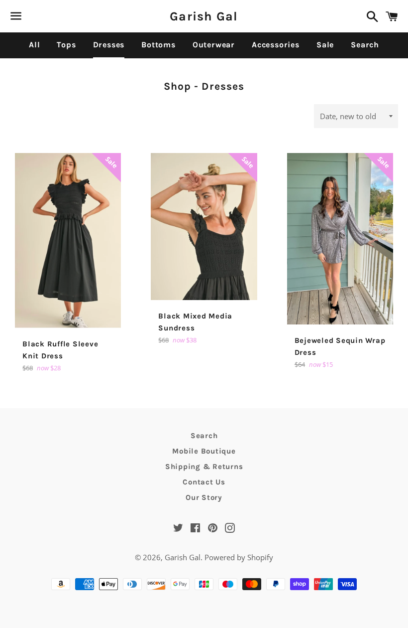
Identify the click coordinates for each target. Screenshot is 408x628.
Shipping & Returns (204, 466)
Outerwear (214, 44)
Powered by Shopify (238, 557)
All (34, 44)
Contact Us (204, 481)
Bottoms (158, 44)
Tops (66, 44)
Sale (325, 44)
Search (365, 44)
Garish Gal (204, 16)
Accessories (276, 44)
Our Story (204, 497)
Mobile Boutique (203, 451)
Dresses (109, 44)
